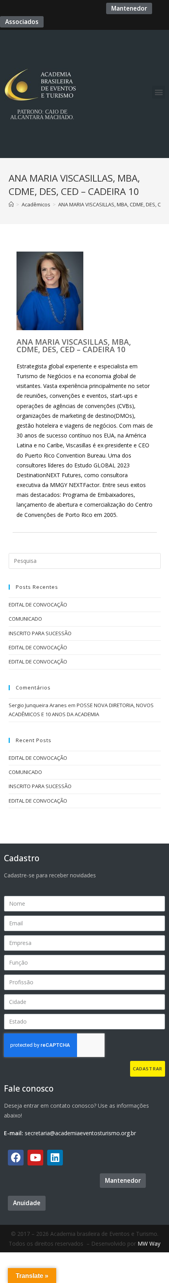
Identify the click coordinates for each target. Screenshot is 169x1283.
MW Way (149, 1243)
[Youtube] (35, 1157)
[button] (129, 8)
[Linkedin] (55, 1157)
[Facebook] (16, 1157)
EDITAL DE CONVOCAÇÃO (38, 604)
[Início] (11, 204)
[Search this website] (85, 560)
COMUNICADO (25, 618)
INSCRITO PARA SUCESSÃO (40, 633)
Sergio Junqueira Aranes (38, 705)
